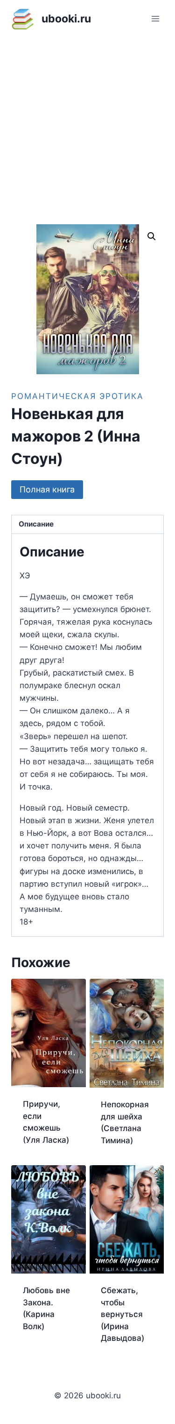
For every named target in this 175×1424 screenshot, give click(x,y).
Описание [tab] (36, 524)
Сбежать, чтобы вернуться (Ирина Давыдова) (122, 1314)
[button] (151, 236)
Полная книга (47, 489)
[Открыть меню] (155, 18)
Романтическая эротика (77, 396)
